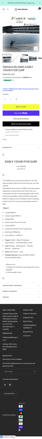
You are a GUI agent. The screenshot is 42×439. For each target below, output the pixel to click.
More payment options (21, 118)
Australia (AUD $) (9, 393)
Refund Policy (27, 321)
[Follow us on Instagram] (9, 384)
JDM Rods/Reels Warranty (12, 285)
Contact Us (27, 336)
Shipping (6, 297)
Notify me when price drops (21, 124)
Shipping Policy (28, 317)
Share (5, 139)
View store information (12, 135)
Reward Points (28, 332)
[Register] (34, 371)
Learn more (31, 3)
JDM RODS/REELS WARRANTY (29, 326)
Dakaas (13, 437)
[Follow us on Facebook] (5, 384)
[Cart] (38, 9)
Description (7, 147)
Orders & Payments (10, 291)
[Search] (8, 9)
